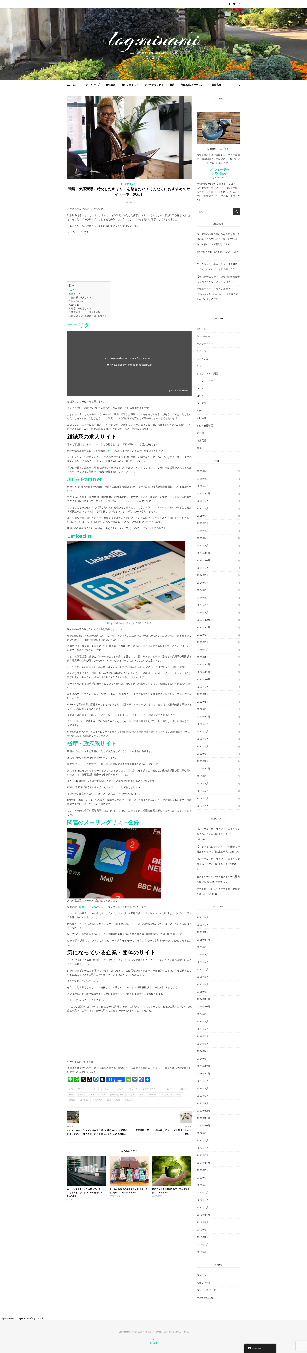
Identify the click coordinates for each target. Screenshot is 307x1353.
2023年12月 (203, 619)
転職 (118, 1100)
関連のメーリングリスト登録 (85, 312)
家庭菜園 (201, 418)
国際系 (93, 1094)
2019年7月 (203, 790)
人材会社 (183, 1089)
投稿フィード (204, 1282)
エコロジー (105, 1089)
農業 (172, 85)
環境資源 (84, 1100)
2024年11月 (203, 552)
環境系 (72, 1100)
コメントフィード (206, 1290)
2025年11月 (203, 493)
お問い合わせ (219, 173)
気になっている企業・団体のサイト (89, 315)
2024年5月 (203, 597)
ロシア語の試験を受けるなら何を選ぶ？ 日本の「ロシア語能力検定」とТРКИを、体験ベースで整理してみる (218, 239)
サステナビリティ (154, 85)
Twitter (222, 148)
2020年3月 (203, 753)
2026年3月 (203, 478)
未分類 (200, 433)
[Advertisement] (129, 259)
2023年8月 (203, 642)
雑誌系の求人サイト (81, 297)
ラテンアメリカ (205, 380)
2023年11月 (203, 627)
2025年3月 (203, 545)
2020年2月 (203, 761)
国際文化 (216, 85)
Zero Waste (203, 336)
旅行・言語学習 (205, 425)
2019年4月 (203, 805)
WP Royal (183, 1331)
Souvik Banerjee (127, 623)
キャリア (133, 1089)
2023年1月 (203, 657)
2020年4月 (203, 746)
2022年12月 (203, 664)
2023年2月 (203, 649)
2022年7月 (203, 694)
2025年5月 (203, 530)
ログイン (201, 1275)
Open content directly (178, 390)
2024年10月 (203, 560)
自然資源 (111, 85)
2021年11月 (203, 716)
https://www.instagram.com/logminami (21, 1318)
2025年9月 (203, 500)
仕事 (71, 1094)
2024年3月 (203, 612)
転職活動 (128, 1100)
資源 (109, 1100)
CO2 (71, 1089)
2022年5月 (203, 709)
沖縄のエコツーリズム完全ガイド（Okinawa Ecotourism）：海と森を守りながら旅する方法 (217, 294)
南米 (199, 410)
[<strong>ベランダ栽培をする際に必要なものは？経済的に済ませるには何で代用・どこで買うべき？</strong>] (73, 1117)
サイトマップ (93, 85)
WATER (201, 328)
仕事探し (82, 1094)
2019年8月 (203, 783)
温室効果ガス (166, 1094)
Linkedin (75, 304)
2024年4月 (203, 604)
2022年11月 (203, 671)
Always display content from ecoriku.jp (131, 364)
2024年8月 (203, 575)
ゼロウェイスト (130, 85)
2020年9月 (203, 723)
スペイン (201, 351)
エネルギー (120, 1089)
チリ (199, 366)
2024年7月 (203, 582)
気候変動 (152, 1094)
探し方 (131, 1094)
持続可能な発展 (117, 1094)
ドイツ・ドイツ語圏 (207, 373)
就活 (103, 1094)
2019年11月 (203, 768)
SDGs (80, 1089)
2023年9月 (203, 634)
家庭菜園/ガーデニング (193, 85)
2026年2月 (203, 485)
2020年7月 (203, 731)
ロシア (200, 388)
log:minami (153, 39)
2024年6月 (203, 590)
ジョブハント (168, 1089)
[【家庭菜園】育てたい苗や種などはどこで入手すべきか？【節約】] (186, 1117)
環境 (179, 1094)
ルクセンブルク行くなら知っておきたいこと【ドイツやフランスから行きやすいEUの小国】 (86, 1192)
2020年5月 (203, 738)
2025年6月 (203, 523)
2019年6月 (203, 798)
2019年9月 (203, 776)
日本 (141, 1094)
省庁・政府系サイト (81, 308)
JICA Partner (77, 301)
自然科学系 (97, 1100)
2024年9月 (203, 567)
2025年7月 (203, 515)
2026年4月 (203, 471)
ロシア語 (201, 403)
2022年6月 (203, 701)
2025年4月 (203, 538)
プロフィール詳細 (219, 169)
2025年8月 (203, 508)
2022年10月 (203, 679)
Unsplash (112, 623)
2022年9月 (203, 686)
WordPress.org (205, 1297)
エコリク (75, 294)
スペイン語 (203, 358)
